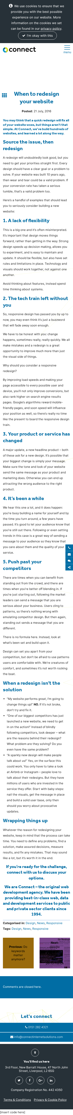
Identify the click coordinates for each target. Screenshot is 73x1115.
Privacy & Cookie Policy (50, 1100)
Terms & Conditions (17, 1100)
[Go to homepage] (19, 49)
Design (30, 923)
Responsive (54, 923)
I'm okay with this (39, 35)
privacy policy (51, 28)
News (41, 923)
